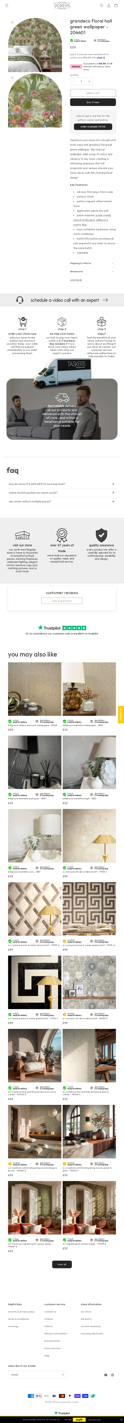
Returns (48, 1326)
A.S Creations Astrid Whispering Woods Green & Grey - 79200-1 (87, 1169)
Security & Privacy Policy (21, 1311)
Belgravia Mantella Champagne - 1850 (83, 725)
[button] (6, 5)
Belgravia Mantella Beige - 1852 (79, 798)
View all (62, 1264)
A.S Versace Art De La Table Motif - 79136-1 (85, 871)
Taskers (56, 1402)
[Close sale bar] (121, 1420)
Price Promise (52, 1340)
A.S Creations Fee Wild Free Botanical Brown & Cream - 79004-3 (32, 1093)
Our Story (86, 1311)
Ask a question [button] (62, 600)
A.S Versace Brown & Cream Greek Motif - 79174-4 (89, 945)
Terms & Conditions (18, 1319)
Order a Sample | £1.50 (93, 126)
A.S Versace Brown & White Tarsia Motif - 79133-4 (34, 945)
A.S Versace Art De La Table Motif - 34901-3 (85, 1018)
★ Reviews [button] (121, 715)
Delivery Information (55, 1333)
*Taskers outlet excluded (94, 1419)
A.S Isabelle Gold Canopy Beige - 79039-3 (84, 1243)
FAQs (46, 1355)
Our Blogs (13, 1326)
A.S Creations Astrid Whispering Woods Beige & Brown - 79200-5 (32, 1169)
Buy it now (93, 102)
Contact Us (50, 1311)
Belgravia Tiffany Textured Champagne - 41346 (32, 725)
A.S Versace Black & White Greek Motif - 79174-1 (33, 1018)
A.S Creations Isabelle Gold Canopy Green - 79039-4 (30, 1245)
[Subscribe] (62, 1374)
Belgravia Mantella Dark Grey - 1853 (27, 798)
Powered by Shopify (70, 1402)
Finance (48, 1319)
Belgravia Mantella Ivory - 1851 (24, 871)
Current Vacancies (91, 1326)
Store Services (52, 1348)
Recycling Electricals (92, 1333)
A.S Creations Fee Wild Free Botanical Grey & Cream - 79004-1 (86, 1093)
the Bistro (86, 1319)
